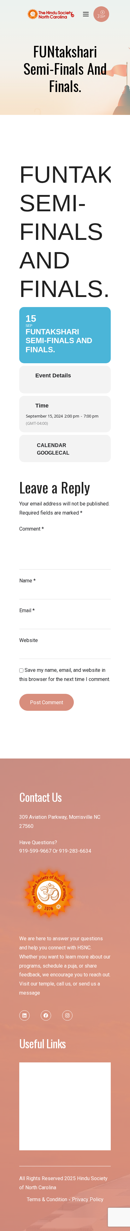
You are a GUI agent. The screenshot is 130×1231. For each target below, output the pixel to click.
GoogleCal (53, 453)
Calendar (51, 445)
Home (31, 1068)
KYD (29, 1118)
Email (27, 610)
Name (27, 581)
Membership (37, 1093)
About (31, 1081)
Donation (34, 1106)
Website (28, 640)
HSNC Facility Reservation (49, 1131)
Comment (31, 529)
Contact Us (36, 1144)
